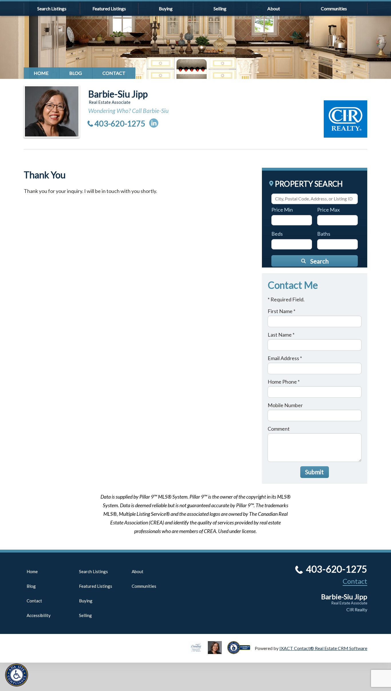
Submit (314, 471)
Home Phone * (284, 381)
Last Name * (281, 334)
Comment (279, 428)
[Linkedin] (153, 123)
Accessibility (39, 615)
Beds (277, 234)
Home (41, 73)
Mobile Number (285, 405)
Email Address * (285, 358)
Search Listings (51, 8)
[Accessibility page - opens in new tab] (241, 651)
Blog (75, 73)
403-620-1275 (119, 123)
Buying (166, 8)
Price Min (282, 209)
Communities (334, 8)
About (273, 8)
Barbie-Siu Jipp (118, 93)
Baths (323, 234)
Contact (113, 73)
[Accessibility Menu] (16, 675)
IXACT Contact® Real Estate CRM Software (323, 648)
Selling (220, 8)
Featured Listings (109, 8)
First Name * (281, 311)
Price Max (328, 209)
